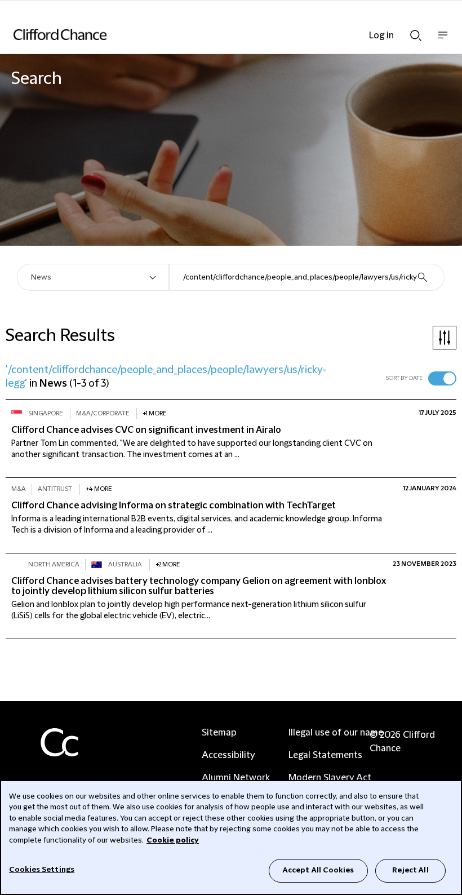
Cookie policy (172, 840)
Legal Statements (325, 755)
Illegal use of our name (335, 733)
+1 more (154, 413)
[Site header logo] (214, 34)
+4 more (99, 489)
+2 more (168, 564)
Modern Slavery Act (329, 778)
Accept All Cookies (318, 870)
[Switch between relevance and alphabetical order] (442, 378)
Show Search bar (415, 32)
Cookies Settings (41, 869)
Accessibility (228, 755)
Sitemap (219, 733)
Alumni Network (236, 778)
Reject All (410, 870)
